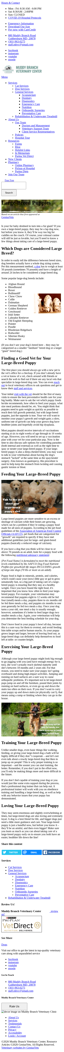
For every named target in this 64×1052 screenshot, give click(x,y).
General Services (24, 91)
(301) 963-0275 (16, 41)
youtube (12, 56)
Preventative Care (31, 113)
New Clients (15, 159)
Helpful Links (22, 150)
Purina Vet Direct (24, 156)
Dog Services (22, 88)
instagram (13, 53)
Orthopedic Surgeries (33, 110)
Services (12, 82)
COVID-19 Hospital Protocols (24, 17)
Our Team (20, 122)
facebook (13, 50)
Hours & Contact (10, 2)
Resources (13, 140)
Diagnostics (28, 101)
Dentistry (27, 98)
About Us (13, 119)
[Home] (22, 73)
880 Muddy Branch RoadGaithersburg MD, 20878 (22, 37)
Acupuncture (29, 95)
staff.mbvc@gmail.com (20, 44)
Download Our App (19, 26)
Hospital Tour (22, 137)
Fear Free (9, 180)
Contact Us (14, 1026)
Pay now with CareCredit (22, 29)
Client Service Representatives (38, 131)
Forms (18, 143)
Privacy (12, 1029)
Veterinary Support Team (35, 128)
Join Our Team (16, 174)
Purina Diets (21, 171)
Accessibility (15, 1032)
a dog (37, 266)
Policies (19, 134)
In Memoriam (22, 153)
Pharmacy (13, 162)
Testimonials (15, 1023)
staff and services (23, 388)
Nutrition (27, 107)
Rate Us (14, 1006)
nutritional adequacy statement (32, 555)
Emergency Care (31, 104)
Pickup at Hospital (25, 168)
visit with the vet (23, 394)
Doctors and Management (36, 125)
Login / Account (17, 1035)
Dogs (4, 944)
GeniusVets (7, 217)
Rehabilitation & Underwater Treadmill (36, 116)
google (12, 59)
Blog (17, 146)
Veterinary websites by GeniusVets (20, 1047)
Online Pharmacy (24, 165)
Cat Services (22, 85)
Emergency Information (21, 23)
